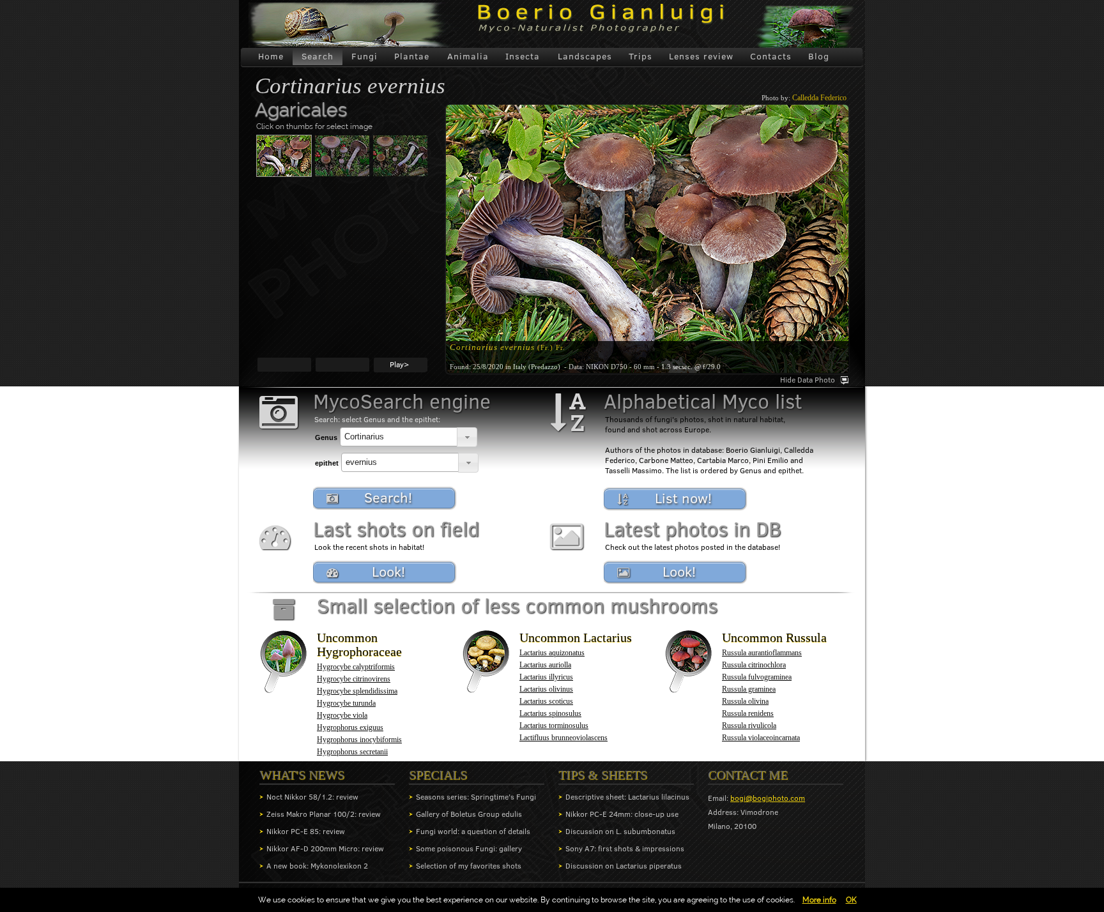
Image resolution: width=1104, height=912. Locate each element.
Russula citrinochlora (754, 664)
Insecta (522, 56)
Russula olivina (745, 701)
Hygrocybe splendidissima (357, 691)
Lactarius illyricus (546, 677)
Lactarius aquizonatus (552, 652)
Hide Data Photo (807, 379)
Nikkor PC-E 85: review (305, 831)
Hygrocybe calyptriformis (356, 666)
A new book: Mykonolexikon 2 (317, 865)
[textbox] (398, 436)
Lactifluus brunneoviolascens (563, 737)
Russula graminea (749, 689)
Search (318, 56)
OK (851, 899)
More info (819, 899)
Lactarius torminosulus (553, 725)
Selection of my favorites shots (468, 865)
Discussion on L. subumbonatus (620, 831)
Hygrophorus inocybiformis (359, 739)
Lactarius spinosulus (550, 713)
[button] (467, 437)
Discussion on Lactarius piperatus (623, 865)
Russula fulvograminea (757, 677)
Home (271, 56)
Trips (640, 56)
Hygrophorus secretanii (352, 751)
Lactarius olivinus (546, 689)
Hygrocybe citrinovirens (353, 678)
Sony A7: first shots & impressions (624, 848)
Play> (399, 364)
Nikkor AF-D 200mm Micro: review (325, 848)
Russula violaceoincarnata (761, 737)
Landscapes (585, 56)
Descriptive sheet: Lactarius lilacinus (627, 796)
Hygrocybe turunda (346, 703)
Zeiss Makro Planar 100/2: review (323, 814)
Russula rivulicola (749, 725)
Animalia (468, 56)
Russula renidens (748, 713)
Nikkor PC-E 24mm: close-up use (621, 814)
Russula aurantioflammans (762, 652)
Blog (818, 56)
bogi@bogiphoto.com (767, 798)
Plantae (411, 56)
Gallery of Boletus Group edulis (469, 814)
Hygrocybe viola (342, 715)
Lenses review (701, 56)
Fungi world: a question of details (473, 831)
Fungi (364, 56)
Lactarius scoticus (546, 701)
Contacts (771, 56)
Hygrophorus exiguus (350, 727)
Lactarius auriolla (545, 664)
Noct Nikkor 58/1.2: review (312, 796)
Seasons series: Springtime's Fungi (476, 796)
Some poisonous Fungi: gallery (469, 848)
